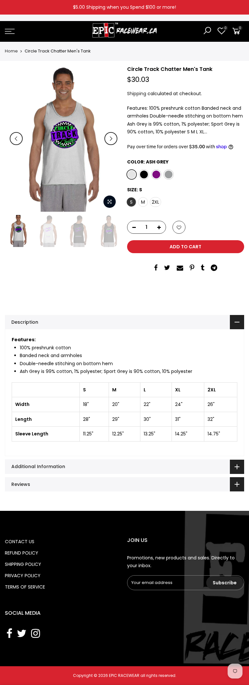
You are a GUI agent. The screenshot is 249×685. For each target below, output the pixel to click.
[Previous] (16, 138)
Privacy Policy (23, 575)
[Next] (110, 138)
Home (11, 51)
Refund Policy (21, 553)
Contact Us (19, 541)
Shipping (136, 93)
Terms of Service (25, 587)
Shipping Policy (23, 564)
